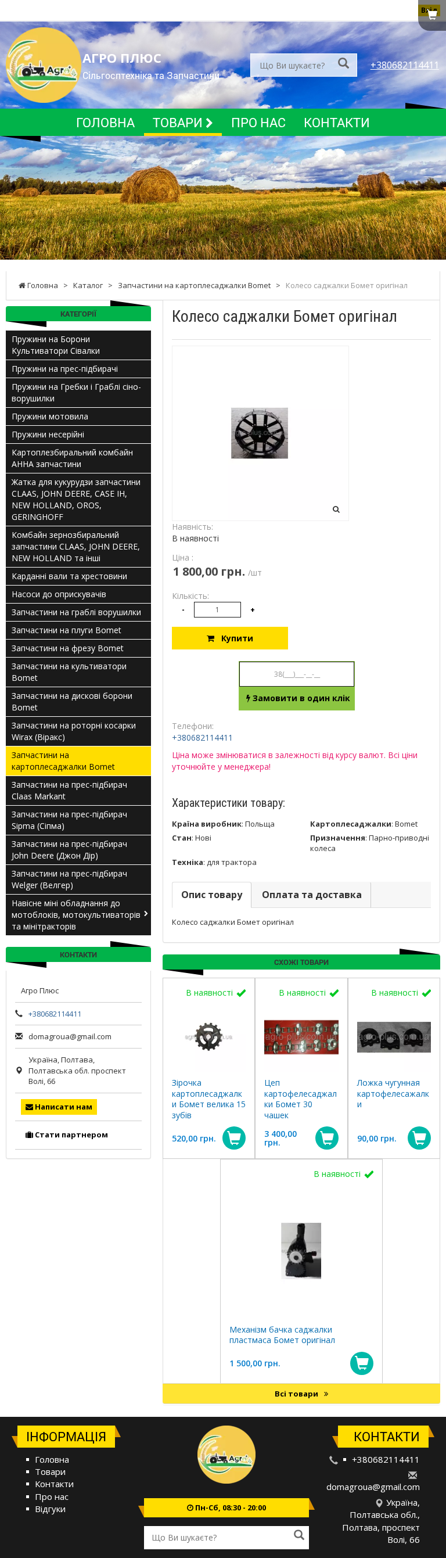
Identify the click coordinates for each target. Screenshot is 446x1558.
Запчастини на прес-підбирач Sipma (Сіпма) (69, 820)
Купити (233, 638)
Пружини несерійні (48, 434)
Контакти (337, 122)
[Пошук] (343, 64)
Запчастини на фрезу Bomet (68, 648)
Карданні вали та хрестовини (69, 575)
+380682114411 (405, 65)
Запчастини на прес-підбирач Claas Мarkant (69, 790)
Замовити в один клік (300, 697)
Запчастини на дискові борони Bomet (72, 701)
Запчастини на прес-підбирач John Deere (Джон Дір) (69, 849)
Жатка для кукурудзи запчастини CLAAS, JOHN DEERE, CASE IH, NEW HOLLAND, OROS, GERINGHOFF (76, 499)
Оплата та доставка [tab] (312, 894)
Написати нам (62, 1106)
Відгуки (50, 1508)
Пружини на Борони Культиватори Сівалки (56, 344)
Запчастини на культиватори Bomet (69, 671)
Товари (179, 122)
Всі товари (297, 1393)
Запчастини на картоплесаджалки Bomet (63, 760)
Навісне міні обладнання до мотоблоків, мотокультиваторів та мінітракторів (76, 915)
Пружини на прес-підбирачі (65, 368)
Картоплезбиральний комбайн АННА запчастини (72, 458)
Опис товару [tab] (211, 894)
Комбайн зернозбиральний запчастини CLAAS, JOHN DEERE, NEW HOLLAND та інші (76, 546)
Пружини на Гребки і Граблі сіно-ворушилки (76, 392)
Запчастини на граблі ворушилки (76, 612)
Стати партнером (70, 1134)
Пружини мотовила (50, 416)
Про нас (258, 122)
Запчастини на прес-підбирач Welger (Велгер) (69, 879)
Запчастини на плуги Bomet (66, 630)
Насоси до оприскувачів (59, 593)
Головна (105, 122)
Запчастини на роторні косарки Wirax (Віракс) (74, 731)
